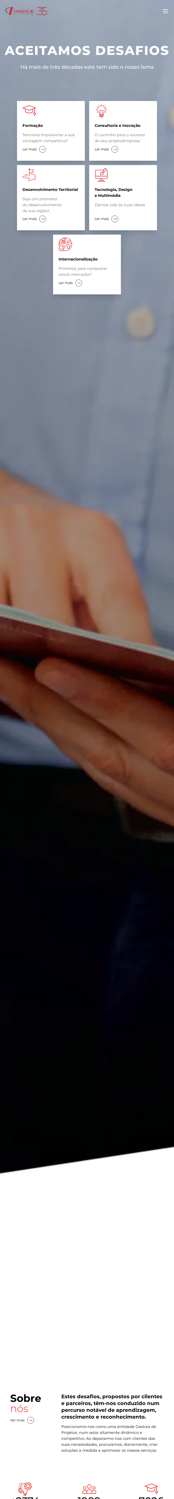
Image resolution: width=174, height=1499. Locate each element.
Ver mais (17, 1420)
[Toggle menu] (165, 11)
